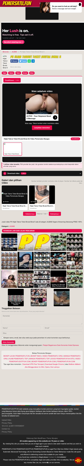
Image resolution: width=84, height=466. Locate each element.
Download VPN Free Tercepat (33, 364)
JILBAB (12, 226)
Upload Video (6, 420)
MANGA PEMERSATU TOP (39, 358)
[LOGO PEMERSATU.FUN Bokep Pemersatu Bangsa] (17, 3)
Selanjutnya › (55, 214)
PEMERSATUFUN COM (66, 361)
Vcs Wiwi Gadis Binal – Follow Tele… (58, 266)
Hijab (4, 73)
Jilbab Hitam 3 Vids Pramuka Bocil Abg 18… (25, 266)
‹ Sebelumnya (29, 214)
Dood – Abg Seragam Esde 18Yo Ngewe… (25, 284)
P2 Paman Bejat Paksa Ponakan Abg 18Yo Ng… (58, 247)
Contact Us (6, 429)
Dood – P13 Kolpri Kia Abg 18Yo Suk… (9, 266)
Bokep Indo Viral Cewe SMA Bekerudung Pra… (9, 247)
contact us (53, 457)
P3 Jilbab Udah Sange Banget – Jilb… (74, 247)
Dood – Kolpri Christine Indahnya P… (9, 284)
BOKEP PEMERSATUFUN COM (44, 361)
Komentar (48, 159)
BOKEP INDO (36, 356)
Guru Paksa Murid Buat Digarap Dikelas (16, 303)
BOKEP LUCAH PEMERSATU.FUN (17, 356)
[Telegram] (33, 61)
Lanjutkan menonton (42, 127)
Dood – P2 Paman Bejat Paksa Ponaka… (74, 284)
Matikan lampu (35, 159)
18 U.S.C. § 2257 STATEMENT (13, 426)
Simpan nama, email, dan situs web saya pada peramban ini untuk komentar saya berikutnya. (37, 337)
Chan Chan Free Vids (61, 303)
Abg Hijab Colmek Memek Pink (42, 248)
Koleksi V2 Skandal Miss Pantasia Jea (58, 285)
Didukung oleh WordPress (36, 438)
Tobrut (11, 73)
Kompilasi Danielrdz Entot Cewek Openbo (25, 247)
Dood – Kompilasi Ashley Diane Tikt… (74, 266)
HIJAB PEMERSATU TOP (18, 358)
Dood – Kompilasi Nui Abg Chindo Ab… (42, 284)
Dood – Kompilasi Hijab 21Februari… (38, 303)
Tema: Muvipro (52, 438)
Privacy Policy (7, 423)
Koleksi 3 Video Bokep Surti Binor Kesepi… (42, 266)
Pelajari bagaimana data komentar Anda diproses (61, 345)
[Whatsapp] (29, 61)
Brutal (25, 73)
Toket (18, 73)
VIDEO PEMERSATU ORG (52, 356)
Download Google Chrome (54, 364)
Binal (31, 73)
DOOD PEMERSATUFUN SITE (62, 358)
